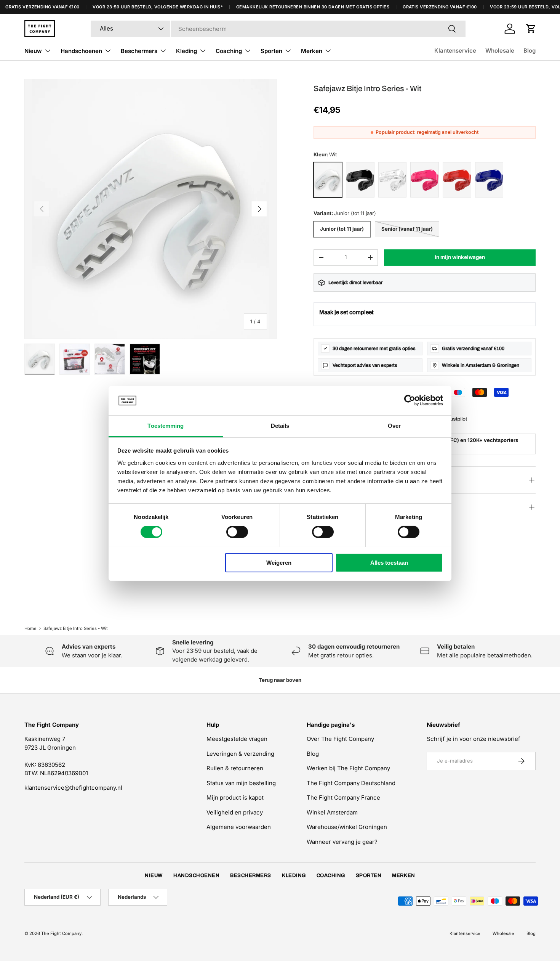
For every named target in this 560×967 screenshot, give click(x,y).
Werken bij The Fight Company (348, 768)
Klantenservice (455, 50)
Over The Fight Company (340, 738)
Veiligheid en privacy (234, 812)
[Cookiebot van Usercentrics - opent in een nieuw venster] (409, 400)
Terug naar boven (280, 680)
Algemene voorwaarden (238, 826)
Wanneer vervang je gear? (342, 841)
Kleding (186, 51)
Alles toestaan (389, 562)
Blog (529, 50)
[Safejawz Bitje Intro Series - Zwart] (360, 180)
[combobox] (278, 29)
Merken (311, 51)
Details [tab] (280, 425)
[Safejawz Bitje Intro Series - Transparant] (392, 180)
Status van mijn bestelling (241, 783)
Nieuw (33, 51)
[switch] (237, 532)
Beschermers (139, 51)
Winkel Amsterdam (332, 812)
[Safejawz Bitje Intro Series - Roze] (424, 180)
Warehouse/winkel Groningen (347, 826)
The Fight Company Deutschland (351, 783)
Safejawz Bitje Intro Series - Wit (75, 628)
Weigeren (278, 562)
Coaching (229, 51)
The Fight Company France (343, 797)
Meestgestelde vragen (236, 738)
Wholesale (499, 50)
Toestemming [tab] (165, 425)
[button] (531, 28)
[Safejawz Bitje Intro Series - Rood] (457, 180)
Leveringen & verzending (240, 753)
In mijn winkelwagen (460, 257)
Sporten (271, 51)
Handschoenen (81, 51)
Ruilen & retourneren (234, 768)
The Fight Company (61, 933)
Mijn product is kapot (235, 797)
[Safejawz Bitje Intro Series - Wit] (328, 180)
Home (30, 628)
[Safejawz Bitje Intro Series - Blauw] (489, 180)
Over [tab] (394, 425)
